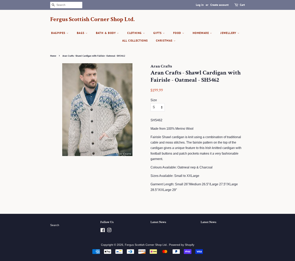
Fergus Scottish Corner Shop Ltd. (92, 19)
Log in (200, 5)
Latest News (158, 222)
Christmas (165, 40)
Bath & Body (106, 33)
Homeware (201, 33)
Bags (81, 33)
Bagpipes (58, 33)
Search (54, 225)
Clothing (135, 33)
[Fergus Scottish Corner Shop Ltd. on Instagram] (109, 230)
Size (154, 100)
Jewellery (228, 33)
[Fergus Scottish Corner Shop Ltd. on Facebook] (102, 230)
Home (53, 55)
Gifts (158, 33)
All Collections (135, 40)
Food (177, 33)
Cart (242, 5)
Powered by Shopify (181, 244)
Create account (219, 5)
